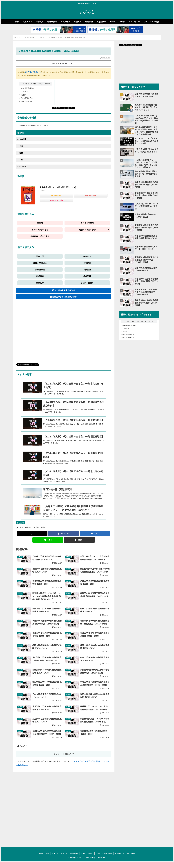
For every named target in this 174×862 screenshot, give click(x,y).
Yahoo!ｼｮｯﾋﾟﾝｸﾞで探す (56, 200)
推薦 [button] (21, 153)
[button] (79, 540)
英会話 (90, 853)
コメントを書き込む (64, 754)
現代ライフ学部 (87, 223)
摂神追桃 (87, 276)
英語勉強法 (74, 853)
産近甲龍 (40, 276)
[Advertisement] (63, 333)
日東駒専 (87, 263)
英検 (47, 853)
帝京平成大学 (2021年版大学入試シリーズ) (58, 187)
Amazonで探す (56, 195)
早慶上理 (40, 256)
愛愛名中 (40, 282)
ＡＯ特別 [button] (23, 139)
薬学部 (40, 223)
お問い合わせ (120, 853)
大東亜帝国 (40, 269)
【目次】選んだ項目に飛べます (32, 84)
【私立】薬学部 (40, 527)
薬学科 (25, 91)
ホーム (41, 853)
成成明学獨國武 (40, 263)
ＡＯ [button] (21, 146)
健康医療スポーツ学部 (39, 236)
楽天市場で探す (90, 195)
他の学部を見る (27, 98)
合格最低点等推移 (27, 88)
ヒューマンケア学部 (39, 229)
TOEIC (83, 853)
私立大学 (22, 523)
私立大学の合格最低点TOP (63, 290)
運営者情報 (131, 853)
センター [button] (23, 166)
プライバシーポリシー (104, 853)
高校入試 (64, 853)
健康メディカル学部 (87, 229)
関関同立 (87, 269)
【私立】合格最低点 (25, 527)
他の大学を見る (27, 101)
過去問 (23, 95)
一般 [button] (21, 159)
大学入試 (55, 853)
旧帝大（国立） (87, 282)
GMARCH (87, 256)
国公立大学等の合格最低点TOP (63, 296)
